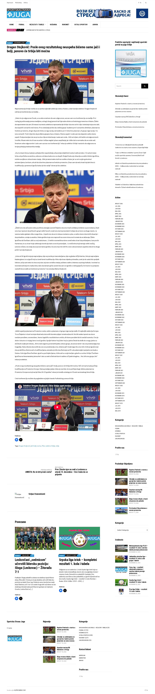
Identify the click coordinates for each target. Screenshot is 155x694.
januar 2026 (119, 221)
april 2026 (118, 213)
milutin (117, 163)
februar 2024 (119, 279)
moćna (39, 446)
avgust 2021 (119, 355)
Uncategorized (120, 438)
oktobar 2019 (119, 398)
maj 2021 (118, 363)
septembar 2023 (120, 292)
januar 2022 (119, 342)
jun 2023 (117, 299)
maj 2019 (118, 411)
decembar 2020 (119, 375)
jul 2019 (117, 406)
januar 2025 (119, 251)
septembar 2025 (120, 231)
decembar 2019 (119, 393)
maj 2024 (118, 272)
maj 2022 (118, 332)
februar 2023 (119, 310)
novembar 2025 (119, 226)
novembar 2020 (119, 378)
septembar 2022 (120, 322)
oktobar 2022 (119, 320)
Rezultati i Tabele (37, 25)
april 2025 (118, 244)
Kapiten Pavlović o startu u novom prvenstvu (130, 103)
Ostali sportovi (80, 25)
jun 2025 (117, 239)
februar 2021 (119, 370)
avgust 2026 (119, 203)
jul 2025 (117, 236)
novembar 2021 (119, 347)
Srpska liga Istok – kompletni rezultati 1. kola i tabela (78, 562)
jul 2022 (117, 327)
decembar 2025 (119, 224)
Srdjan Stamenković (37, 494)
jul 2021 (117, 358)
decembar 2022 (119, 315)
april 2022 (118, 335)
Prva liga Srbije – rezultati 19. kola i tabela (138, 590)
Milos (117, 174)
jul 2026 (117, 206)
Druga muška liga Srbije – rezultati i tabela (129, 426)
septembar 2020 (120, 383)
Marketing (18, 2)
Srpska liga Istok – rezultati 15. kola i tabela (137, 581)
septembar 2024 (120, 262)
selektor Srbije (50, 446)
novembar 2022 (119, 317)
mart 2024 (118, 277)
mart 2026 (118, 216)
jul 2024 (117, 267)
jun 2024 (117, 269)
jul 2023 (117, 297)
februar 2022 (119, 340)
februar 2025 (119, 249)
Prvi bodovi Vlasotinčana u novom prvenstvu (129, 127)
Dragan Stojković (24, 446)
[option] (87, 30)
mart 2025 (118, 246)
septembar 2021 (120, 352)
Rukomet (65, 25)
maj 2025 (118, 241)
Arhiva (26, 2)
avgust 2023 (119, 294)
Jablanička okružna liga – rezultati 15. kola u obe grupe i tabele (137, 559)
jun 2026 (117, 208)
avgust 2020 (119, 385)
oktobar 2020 (119, 380)
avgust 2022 (119, 325)
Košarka (53, 25)
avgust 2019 (119, 403)
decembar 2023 (119, 284)
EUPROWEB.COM (20, 690)
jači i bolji (33, 446)
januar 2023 (119, 312)
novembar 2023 (119, 287)
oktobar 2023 (119, 289)
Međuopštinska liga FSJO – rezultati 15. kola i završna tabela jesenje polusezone (138, 548)
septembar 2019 (120, 400)
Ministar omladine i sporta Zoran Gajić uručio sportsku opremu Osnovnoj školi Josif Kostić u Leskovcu (130, 155)
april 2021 (118, 365)
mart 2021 (118, 368)
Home (11, 25)
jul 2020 (117, 388)
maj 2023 (118, 302)
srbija (57, 446)
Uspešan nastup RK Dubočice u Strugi (127, 117)
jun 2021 (117, 360)
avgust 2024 (119, 264)
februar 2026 (119, 219)
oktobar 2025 (119, 229)
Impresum (10, 2)
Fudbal (21, 25)
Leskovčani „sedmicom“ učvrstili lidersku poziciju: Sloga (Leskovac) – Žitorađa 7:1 (33, 566)
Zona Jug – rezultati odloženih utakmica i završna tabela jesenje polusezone (137, 570)
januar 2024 (119, 282)
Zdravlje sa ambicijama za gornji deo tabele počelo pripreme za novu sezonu (138, 481)
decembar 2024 (119, 254)
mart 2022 (118, 337)
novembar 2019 (119, 395)
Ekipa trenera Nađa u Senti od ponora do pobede (41, 30)
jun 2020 (117, 390)
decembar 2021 (119, 345)
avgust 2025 (119, 234)
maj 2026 (118, 211)
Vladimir (117, 184)
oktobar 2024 (119, 259)
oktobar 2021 (119, 350)
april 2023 (118, 304)
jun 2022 (117, 330)
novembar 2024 (119, 256)
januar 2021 (119, 373)
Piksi (43, 446)
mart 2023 (118, 307)
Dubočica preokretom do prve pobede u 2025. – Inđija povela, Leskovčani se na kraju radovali (131, 166)
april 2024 (118, 274)
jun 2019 (117, 408)
